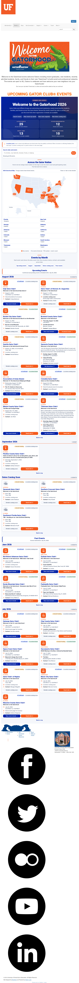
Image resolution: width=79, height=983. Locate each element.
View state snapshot (44, 116)
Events (8, 733)
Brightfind (14, 980)
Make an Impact (33, 734)
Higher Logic (28, 980)
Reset (73, 153)
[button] (8, 25)
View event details (11, 304)
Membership (10, 732)
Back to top (39, 437)
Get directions (49, 366)
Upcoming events (21, 265)
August (30, 265)
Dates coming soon (48, 265)
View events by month (30, 116)
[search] (73, 29)
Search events (17, 116)
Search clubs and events (10, 150)
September (37, 265)
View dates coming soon (59, 116)
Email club (29, 304)
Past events (59, 265)
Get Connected (21, 732)
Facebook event (66, 331)
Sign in (73, 21)
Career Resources (21, 736)
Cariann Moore (52, 328)
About (32, 732)
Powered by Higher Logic (39, 982)
